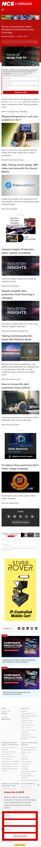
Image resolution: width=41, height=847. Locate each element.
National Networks (26, 762)
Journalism (24, 757)
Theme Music (6, 42)
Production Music (7, 754)
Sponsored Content (26, 723)
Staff (4, 708)
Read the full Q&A (9, 208)
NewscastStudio (9, 36)
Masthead (24, 711)
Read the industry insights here (15, 331)
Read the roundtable (10, 286)
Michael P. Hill (6, 711)
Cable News (24, 766)
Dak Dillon (5, 717)
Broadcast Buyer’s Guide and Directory (10, 744)
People (23, 754)
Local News (24, 769)
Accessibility (24, 732)
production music (15, 101)
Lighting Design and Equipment (11, 761)
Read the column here (11, 379)
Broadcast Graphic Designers (10, 764)
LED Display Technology (9, 752)
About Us (25, 708)
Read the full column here (13, 159)
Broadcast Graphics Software (10, 766)
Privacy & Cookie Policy (28, 730)
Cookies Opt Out (26, 735)
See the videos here (10, 503)
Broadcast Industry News (28, 750)
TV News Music (16, 42)
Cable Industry (25, 764)
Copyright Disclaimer (27, 720)
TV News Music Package (30, 42)
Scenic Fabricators (7, 759)
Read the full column (10, 424)
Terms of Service (26, 728)
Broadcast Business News (28, 747)
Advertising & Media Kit (28, 713)
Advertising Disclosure (27, 725)
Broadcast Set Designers (9, 757)
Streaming (24, 759)
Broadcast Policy (26, 752)
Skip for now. (20, 845)
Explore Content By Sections (29, 744)
